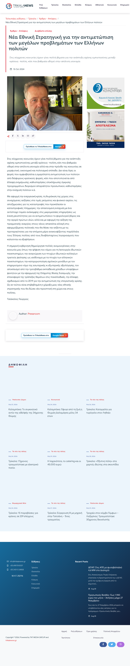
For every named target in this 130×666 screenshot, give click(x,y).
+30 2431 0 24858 (17, 569)
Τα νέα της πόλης (97, 400)
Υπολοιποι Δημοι (19, 400)
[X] (112, 644)
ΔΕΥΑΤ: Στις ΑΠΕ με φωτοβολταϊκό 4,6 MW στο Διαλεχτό (105, 569)
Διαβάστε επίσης (43, 31)
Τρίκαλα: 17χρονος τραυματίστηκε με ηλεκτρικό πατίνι (23, 464)
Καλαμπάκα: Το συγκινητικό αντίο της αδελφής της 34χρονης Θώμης (26, 412)
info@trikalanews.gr (18, 561)
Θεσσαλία (66, 5)
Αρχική (64, 631)
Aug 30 (93, 589)
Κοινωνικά (112, 5)
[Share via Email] (28, 136)
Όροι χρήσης (91, 631)
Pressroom (34, 313)
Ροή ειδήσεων (76, 631)
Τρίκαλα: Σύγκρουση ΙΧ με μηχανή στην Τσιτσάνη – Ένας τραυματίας (64, 516)
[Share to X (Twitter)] (18, 136)
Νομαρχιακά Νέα (19, 503)
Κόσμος (88, 5)
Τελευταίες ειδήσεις (16, 18)
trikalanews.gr (11, 640)
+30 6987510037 (16, 565)
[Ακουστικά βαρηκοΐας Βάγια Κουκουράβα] (105, 93)
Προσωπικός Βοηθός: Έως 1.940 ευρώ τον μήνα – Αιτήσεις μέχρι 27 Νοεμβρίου (105, 598)
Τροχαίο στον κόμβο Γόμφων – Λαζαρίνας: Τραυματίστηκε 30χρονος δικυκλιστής (102, 516)
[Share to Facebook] (13, 136)
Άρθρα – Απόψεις (48, 18)
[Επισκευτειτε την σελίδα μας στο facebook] (103, 644)
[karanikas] (105, 129)
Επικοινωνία (98, 638)
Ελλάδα (78, 5)
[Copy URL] (33, 136)
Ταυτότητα (65, 638)
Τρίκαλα (55, 5)
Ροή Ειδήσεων (43, 6)
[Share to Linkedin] (23, 136)
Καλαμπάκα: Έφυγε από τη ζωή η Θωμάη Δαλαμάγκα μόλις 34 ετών (64, 412)
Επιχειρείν (35, 588)
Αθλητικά (99, 5)
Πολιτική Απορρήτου (111, 631)
